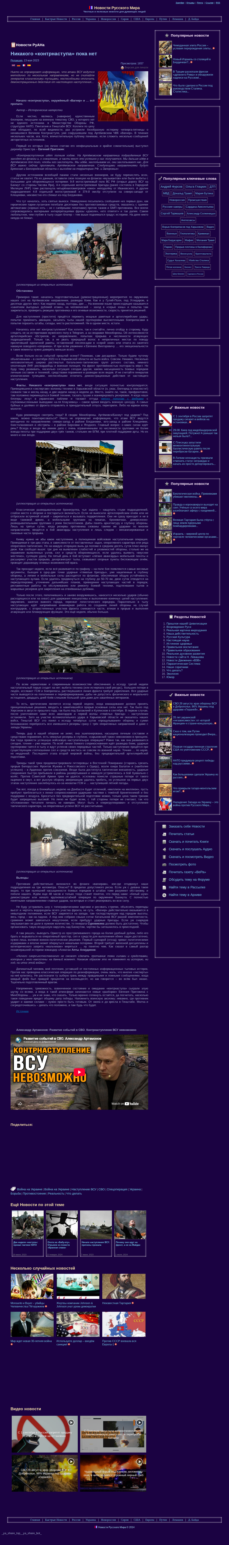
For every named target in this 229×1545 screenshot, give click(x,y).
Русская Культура (178, 637)
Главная (35, 19)
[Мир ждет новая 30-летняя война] (32, 1324)
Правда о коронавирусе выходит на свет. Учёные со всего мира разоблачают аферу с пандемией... (195, 507)
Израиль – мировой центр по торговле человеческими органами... (195, 535)
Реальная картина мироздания (186, 630)
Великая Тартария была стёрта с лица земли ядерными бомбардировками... (193, 523)
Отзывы (190, 3)
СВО (101, 1189)
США (137, 19)
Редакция (16, 60)
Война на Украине (29, 1189)
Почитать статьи (181, 834)
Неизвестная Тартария (117, 1303)
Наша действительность (182, 633)
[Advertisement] (72, 32)
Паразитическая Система (183, 663)
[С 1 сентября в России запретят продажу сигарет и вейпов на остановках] (45, 1434)
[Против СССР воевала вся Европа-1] (123, 1324)
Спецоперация (117, 1189)
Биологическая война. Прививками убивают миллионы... (195, 495)
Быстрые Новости (56, 19)
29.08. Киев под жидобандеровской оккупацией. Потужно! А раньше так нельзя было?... (195, 433)
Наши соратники (177, 667)
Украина (90, 19)
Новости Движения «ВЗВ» (183, 660)
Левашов (177, 19)
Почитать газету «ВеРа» (187, 872)
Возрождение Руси (178, 627)
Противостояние (34, 1193)
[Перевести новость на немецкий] (18, 66)
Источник (22, 1011)
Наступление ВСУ (83, 1189)
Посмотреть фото (182, 864)
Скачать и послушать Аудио (190, 849)
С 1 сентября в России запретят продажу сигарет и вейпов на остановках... (193, 419)
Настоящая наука (177, 640)
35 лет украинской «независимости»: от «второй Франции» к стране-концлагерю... (193, 720)
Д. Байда (193, 19)
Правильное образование (183, 650)
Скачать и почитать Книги (189, 841)
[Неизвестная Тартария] (123, 1286)
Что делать (74, 1193)
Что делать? (174, 670)
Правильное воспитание (182, 647)
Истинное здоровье (179, 643)
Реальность (56, 1193)
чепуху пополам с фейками (122, 398)
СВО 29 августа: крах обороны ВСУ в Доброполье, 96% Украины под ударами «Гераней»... (195, 706)
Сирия (125, 19)
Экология (172, 673)
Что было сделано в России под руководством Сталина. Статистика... (193, 88)
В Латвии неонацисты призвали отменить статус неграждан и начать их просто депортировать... (194, 460)
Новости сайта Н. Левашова (185, 657)
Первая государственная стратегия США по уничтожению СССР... (195, 748)
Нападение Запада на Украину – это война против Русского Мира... (195, 804)
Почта (200, 3)
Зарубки (180, 3)
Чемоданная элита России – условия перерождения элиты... (193, 47)
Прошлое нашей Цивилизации (186, 623)
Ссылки (209, 3)
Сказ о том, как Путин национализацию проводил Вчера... (195, 733)
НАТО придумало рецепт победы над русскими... (193, 762)
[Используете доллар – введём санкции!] (78, 1324)
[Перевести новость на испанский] (29, 66)
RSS (218, 3)
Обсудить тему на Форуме (189, 879)
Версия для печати (136, 67)
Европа (149, 19)
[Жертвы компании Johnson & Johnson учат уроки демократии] (78, 1286)
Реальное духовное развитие (185, 653)
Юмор (170, 677)
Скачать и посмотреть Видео (191, 857)
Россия (76, 19)
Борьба (16, 1193)
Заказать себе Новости (187, 826)
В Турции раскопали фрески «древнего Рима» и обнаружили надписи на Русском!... (193, 74)
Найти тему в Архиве (185, 895)
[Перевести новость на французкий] (24, 66)
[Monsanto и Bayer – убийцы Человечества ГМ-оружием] (32, 1286)
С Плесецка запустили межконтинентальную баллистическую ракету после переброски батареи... (191, 447)
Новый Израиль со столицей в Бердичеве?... (192, 61)
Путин (163, 19)
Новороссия (108, 19)
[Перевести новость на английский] (13, 66)
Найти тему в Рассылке (187, 887)
